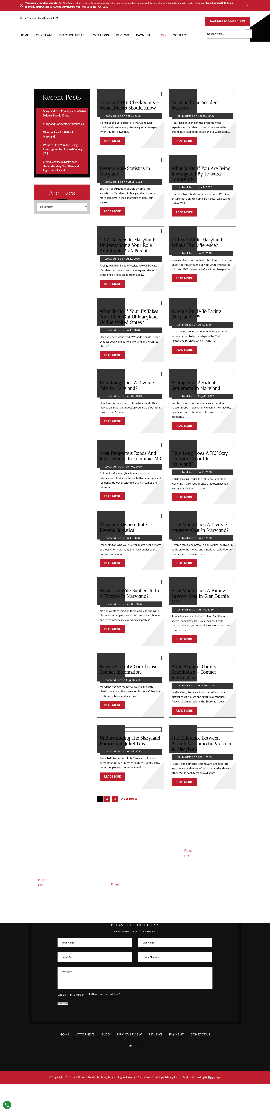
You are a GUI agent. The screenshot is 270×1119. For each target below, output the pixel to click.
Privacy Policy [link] (173, 1077)
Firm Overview (129, 1034)
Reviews (122, 35)
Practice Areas (71, 35)
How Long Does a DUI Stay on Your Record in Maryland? (200, 458)
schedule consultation (227, 21)
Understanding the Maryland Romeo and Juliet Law (130, 740)
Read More (112, 141)
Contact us (200, 1034)
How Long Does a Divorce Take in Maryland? (127, 385)
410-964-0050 (136, 884)
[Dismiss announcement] (247, 5)
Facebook (125, 1057)
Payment (143, 35)
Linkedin (143, 1057)
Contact (180, 35)
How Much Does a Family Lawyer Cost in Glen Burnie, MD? (200, 596)
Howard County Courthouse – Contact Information (131, 669)
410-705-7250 (100, 7)
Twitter (134, 1057)
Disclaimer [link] (144, 1077)
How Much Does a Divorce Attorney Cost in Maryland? (200, 527)
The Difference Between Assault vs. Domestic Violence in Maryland (202, 743)
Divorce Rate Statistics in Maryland (125, 171)
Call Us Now (203, 868)
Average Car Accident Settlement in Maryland (196, 385)
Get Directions (58, 869)
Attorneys (85, 1034)
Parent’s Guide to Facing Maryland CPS (196, 313)
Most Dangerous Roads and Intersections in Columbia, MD (130, 455)
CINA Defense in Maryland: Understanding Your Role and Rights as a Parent (127, 245)
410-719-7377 (208, 850)
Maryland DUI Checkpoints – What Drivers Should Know (129, 105)
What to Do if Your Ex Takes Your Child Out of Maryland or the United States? (129, 316)
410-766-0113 (129, 23)
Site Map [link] (157, 1077)
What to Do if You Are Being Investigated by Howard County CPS (201, 174)
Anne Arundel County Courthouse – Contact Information (194, 672)
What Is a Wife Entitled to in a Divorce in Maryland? (129, 593)
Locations (100, 35)
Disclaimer (63, 994)
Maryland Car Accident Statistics (195, 105)
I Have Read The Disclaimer (105, 994)
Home (24, 35)
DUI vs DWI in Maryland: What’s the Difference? (197, 242)
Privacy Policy (77, 994)
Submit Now (63, 1004)
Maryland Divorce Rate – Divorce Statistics (125, 527)
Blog (162, 35)
